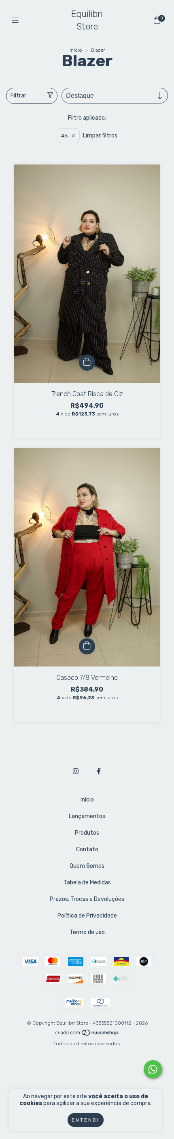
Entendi (86, 1120)
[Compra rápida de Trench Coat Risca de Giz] (87, 362)
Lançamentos (87, 816)
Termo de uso (87, 932)
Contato (87, 849)
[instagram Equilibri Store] (76, 771)
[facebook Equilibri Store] (99, 771)
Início (76, 50)
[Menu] (17, 20)
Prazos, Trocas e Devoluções (87, 899)
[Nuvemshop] (87, 1035)
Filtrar (18, 95)
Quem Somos (87, 866)
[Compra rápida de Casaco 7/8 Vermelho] (87, 646)
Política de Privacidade (87, 915)
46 (64, 136)
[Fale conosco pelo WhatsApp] (153, 1069)
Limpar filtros (100, 135)
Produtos (87, 832)
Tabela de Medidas (87, 882)
